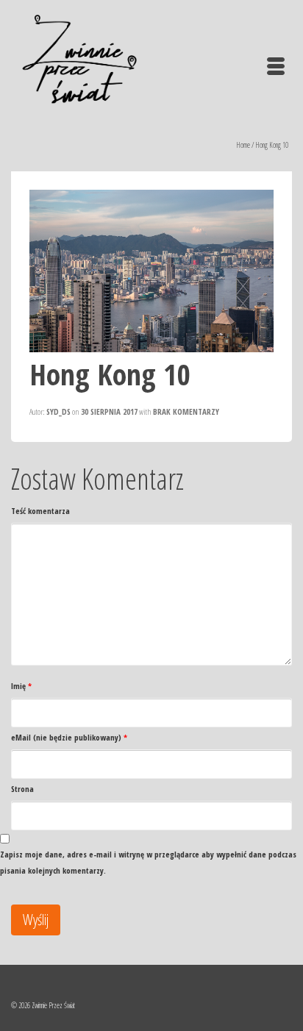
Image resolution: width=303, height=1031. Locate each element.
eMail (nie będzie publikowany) (69, 737)
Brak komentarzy (186, 411)
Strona (22, 788)
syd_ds (58, 411)
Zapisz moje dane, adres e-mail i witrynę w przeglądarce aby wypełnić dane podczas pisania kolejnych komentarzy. (148, 862)
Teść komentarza (40, 510)
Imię (21, 685)
